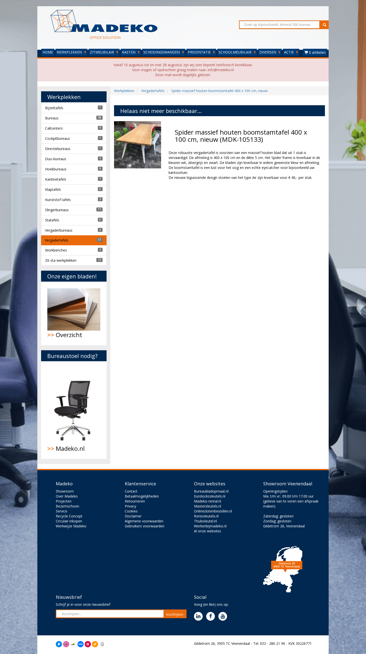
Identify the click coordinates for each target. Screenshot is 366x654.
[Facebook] (211, 616)
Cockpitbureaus (57, 138)
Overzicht (64, 335)
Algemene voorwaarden (144, 521)
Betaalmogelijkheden (142, 496)
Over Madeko (67, 496)
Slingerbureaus (57, 209)
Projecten (63, 501)
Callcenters (54, 128)
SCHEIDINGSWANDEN (162, 52)
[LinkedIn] (199, 616)
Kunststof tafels (58, 199)
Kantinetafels (55, 179)
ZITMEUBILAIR (102, 52)
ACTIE (289, 52)
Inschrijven (174, 614)
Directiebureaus (57, 148)
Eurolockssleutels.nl (209, 496)
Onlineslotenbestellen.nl (213, 511)
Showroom (65, 491)
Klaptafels (53, 189)
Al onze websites (207, 531)
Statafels (52, 220)
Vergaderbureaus (58, 230)
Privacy (130, 506)
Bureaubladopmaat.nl (211, 491)
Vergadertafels (56, 240)
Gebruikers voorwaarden (144, 526)
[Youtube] (224, 616)
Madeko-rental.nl (207, 501)
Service (61, 511)
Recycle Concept (69, 516)
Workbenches (56, 250)
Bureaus (52, 118)
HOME (48, 52)
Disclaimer (133, 516)
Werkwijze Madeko (71, 526)
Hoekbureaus (55, 169)
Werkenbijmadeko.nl (210, 526)
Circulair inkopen (69, 521)
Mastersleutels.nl (207, 506)
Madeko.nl (66, 448)
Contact (131, 491)
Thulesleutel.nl (205, 521)
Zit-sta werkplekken (60, 260)
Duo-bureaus (55, 158)
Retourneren (135, 501)
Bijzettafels (54, 107)
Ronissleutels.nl (206, 516)
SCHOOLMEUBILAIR (235, 52)
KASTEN (129, 52)
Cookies (131, 511)
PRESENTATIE (200, 52)
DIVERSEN (268, 52)
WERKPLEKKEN (70, 52)
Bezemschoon (67, 506)
